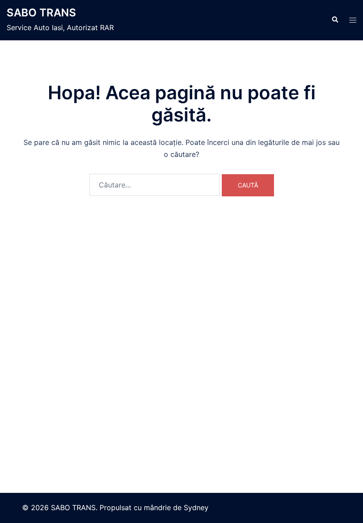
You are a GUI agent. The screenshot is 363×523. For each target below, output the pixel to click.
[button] (334, 19)
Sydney (196, 507)
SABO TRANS (41, 12)
